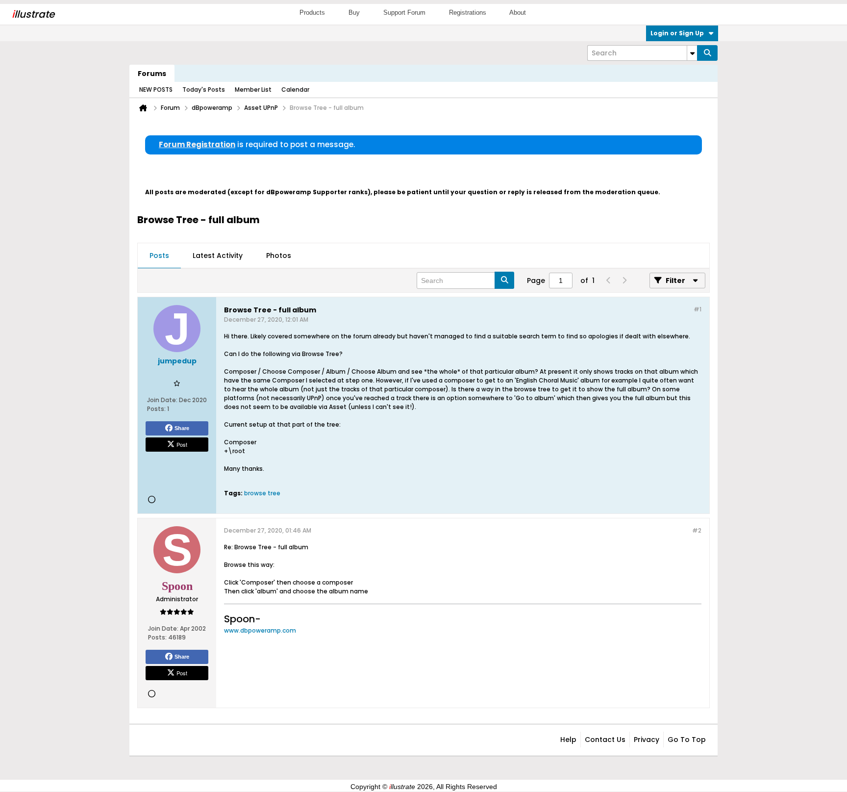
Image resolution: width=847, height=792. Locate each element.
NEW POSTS (156, 89)
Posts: (156, 409)
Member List (253, 89)
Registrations (467, 12)
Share (181, 428)
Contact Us (605, 739)
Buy (354, 12)
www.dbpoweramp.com (260, 630)
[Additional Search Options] (692, 53)
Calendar (295, 89)
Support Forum (404, 12)
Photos (278, 255)
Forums (152, 73)
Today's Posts (203, 89)
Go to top (687, 739)
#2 (696, 530)
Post (181, 444)
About (517, 12)
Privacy (646, 739)
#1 (697, 309)
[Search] (707, 53)
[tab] (159, 256)
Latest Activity (218, 255)
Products (312, 12)
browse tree (262, 493)
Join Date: (162, 400)
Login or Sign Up (677, 33)
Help (568, 739)
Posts (159, 255)
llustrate (33, 14)
